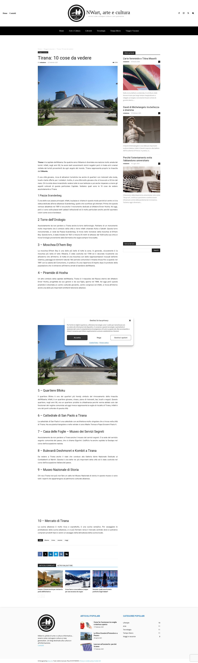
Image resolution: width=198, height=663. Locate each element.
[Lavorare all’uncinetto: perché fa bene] (86, 647)
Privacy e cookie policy (87, 661)
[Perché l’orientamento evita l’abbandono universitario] (141, 179)
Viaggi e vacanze (49, 49)
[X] (188, 13)
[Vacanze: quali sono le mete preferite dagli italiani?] (105, 578)
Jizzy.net (50, 661)
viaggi (66, 540)
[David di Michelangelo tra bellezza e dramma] (141, 129)
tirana (53, 540)
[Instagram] (183, 13)
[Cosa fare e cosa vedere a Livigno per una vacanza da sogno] (77, 578)
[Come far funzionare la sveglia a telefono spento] (86, 625)
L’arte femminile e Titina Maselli (140, 58)
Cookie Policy (93, 342)
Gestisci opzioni (120, 338)
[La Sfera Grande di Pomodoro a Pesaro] (86, 636)
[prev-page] (39, 596)
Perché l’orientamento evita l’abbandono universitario (137, 159)
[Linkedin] (50, 554)
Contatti (41, 645)
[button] (130, 320)
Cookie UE (97, 661)
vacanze (60, 540)
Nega (99, 338)
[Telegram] (56, 554)
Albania (46, 540)
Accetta (77, 338)
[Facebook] (179, 13)
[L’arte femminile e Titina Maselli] (141, 77)
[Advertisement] (78, 145)
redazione (43, 62)
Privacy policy (104, 342)
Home (40, 49)
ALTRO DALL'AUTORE (65, 565)
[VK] (61, 554)
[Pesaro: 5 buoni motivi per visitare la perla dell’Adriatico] (50, 578)
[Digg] (66, 554)
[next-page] (42, 596)
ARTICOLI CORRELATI (47, 565)
